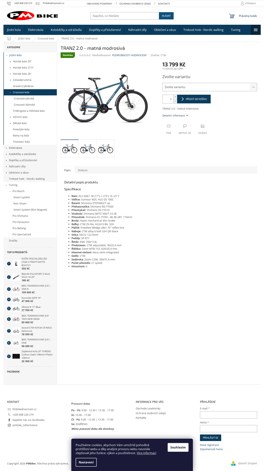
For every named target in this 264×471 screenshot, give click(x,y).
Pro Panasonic (21, 222)
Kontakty (164, 3)
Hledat (166, 15)
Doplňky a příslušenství (23, 160)
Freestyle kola (21, 129)
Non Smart (19, 203)
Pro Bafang (19, 228)
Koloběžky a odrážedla (22, 154)
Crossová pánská (24, 98)
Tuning (13, 185)
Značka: (158, 55)
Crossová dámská (24, 104)
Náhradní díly (17, 166)
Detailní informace (173, 115)
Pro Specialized (22, 234)
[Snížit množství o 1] (175, 101)
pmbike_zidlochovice (25, 425)
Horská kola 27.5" (23, 67)
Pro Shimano (20, 216)
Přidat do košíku (196, 98)
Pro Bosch (18, 191)
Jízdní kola (15, 55)
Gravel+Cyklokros (23, 86)
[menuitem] (13, 30)
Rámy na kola (21, 135)
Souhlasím (178, 447)
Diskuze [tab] (82, 170)
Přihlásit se (210, 437)
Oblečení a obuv (19, 172)
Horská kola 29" (22, 61)
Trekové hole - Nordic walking (27, 178)
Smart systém (21, 197)
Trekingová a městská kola (29, 110)
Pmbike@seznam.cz (24, 409)
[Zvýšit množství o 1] (175, 97)
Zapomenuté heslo (211, 449)
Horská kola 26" (22, 73)
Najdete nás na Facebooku (29, 420)
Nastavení (86, 462)
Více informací (146, 453)
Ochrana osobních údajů (135, 3)
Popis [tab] (67, 170)
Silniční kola (20, 117)
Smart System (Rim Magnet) (30, 209)
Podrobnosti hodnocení (129, 55)
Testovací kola (21, 141)
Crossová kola (21, 92)
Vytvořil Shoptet (247, 463)
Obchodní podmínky (99, 3)
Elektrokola (15, 148)
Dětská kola (20, 123)
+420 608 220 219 (23, 414)
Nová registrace (209, 445)
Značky (13, 240)
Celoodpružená (22, 80)
